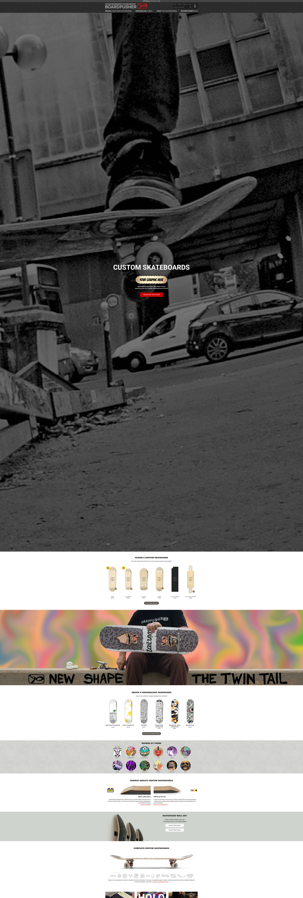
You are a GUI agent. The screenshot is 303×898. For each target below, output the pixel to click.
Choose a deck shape (145, 804)
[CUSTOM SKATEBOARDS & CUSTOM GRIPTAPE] (126, 8)
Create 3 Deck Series (175, 825)
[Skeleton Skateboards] (145, 765)
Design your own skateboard (161, 804)
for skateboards (167, 11)
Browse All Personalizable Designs (151, 733)
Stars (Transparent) (128, 725)
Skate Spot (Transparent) (113, 725)
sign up (185, 4)
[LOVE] (158, 751)
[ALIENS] (158, 765)
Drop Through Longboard (190, 596)
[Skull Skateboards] (185, 765)
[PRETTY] (185, 751)
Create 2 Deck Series (175, 830)
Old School (143, 596)
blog (189, 11)
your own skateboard (118, 11)
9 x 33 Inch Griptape (175, 596)
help (175, 4)
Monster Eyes (190, 725)
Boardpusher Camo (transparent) (174, 726)
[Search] (190, 7)
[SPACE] (172, 751)
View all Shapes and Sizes (151, 603)
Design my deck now (151, 295)
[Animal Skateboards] (117, 751)
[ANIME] (117, 765)
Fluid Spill (144, 725)
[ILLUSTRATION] (145, 751)
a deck (144, 11)
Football (159, 596)
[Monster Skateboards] (172, 765)
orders (179, 4)
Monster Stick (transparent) (159, 726)
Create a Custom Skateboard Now (160, 881)
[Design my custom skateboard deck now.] (151, 284)
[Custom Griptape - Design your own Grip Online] (175, 579)
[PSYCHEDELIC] (131, 751)
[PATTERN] (131, 765)
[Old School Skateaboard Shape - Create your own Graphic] (143, 579)
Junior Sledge (128, 596)
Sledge (112, 596)
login (189, 4)
